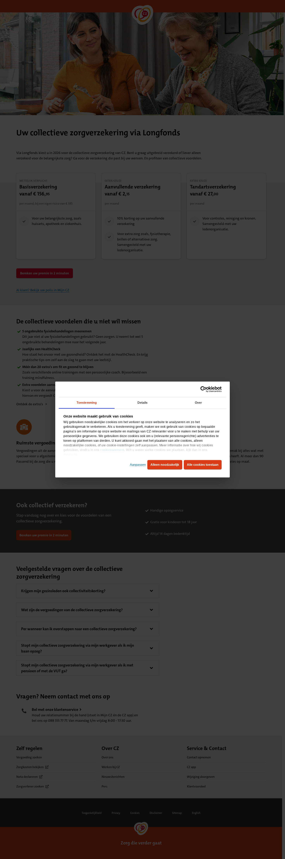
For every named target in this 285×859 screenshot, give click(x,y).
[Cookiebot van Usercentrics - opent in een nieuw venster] (205, 389)
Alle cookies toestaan (202, 464)
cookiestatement (112, 450)
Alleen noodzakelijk (164, 464)
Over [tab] (198, 402)
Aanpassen (138, 464)
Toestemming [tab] (87, 402)
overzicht (70, 454)
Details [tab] (142, 402)
